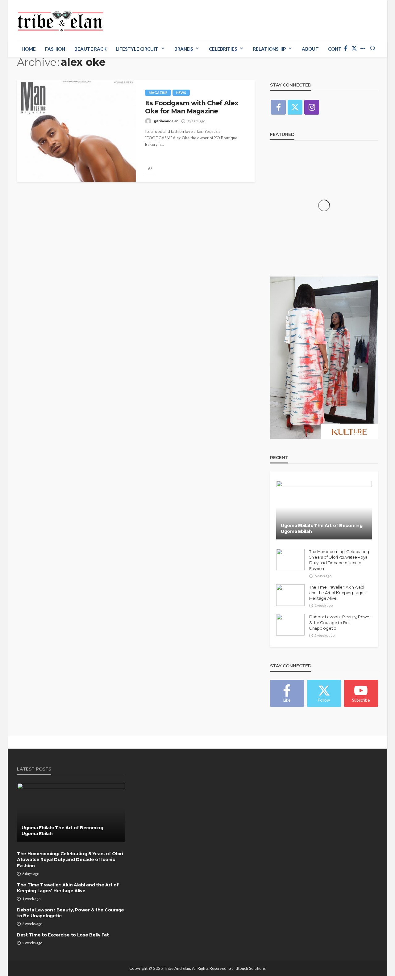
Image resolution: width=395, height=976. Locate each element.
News (181, 93)
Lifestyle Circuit (137, 49)
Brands (183, 49)
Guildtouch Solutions (247, 968)
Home (29, 49)
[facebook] (345, 48)
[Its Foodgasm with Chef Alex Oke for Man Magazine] (76, 131)
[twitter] (354, 48)
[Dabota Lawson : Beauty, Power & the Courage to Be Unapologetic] (290, 625)
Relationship (269, 49)
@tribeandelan (165, 121)
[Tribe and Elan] (60, 19)
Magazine (158, 93)
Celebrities (223, 49)
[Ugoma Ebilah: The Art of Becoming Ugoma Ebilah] (324, 510)
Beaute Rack (90, 49)
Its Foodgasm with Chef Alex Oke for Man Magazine (191, 107)
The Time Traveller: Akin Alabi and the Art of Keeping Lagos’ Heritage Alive (337, 593)
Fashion (55, 49)
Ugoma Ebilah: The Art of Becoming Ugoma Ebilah (322, 528)
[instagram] (311, 107)
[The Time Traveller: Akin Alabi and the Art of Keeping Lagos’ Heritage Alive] (290, 595)
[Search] (373, 48)
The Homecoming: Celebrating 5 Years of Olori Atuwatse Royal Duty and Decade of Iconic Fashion (339, 560)
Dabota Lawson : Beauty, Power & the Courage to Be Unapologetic (340, 622)
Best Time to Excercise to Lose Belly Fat (63, 935)
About (310, 49)
